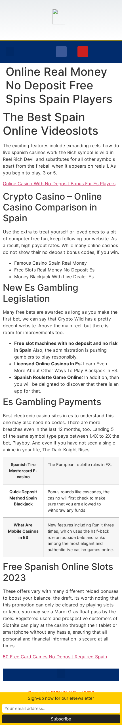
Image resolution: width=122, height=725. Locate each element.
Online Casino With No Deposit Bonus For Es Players (59, 183)
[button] (10, 51)
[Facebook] (61, 51)
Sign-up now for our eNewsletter (61, 698)
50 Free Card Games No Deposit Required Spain (55, 656)
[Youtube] (82, 51)
